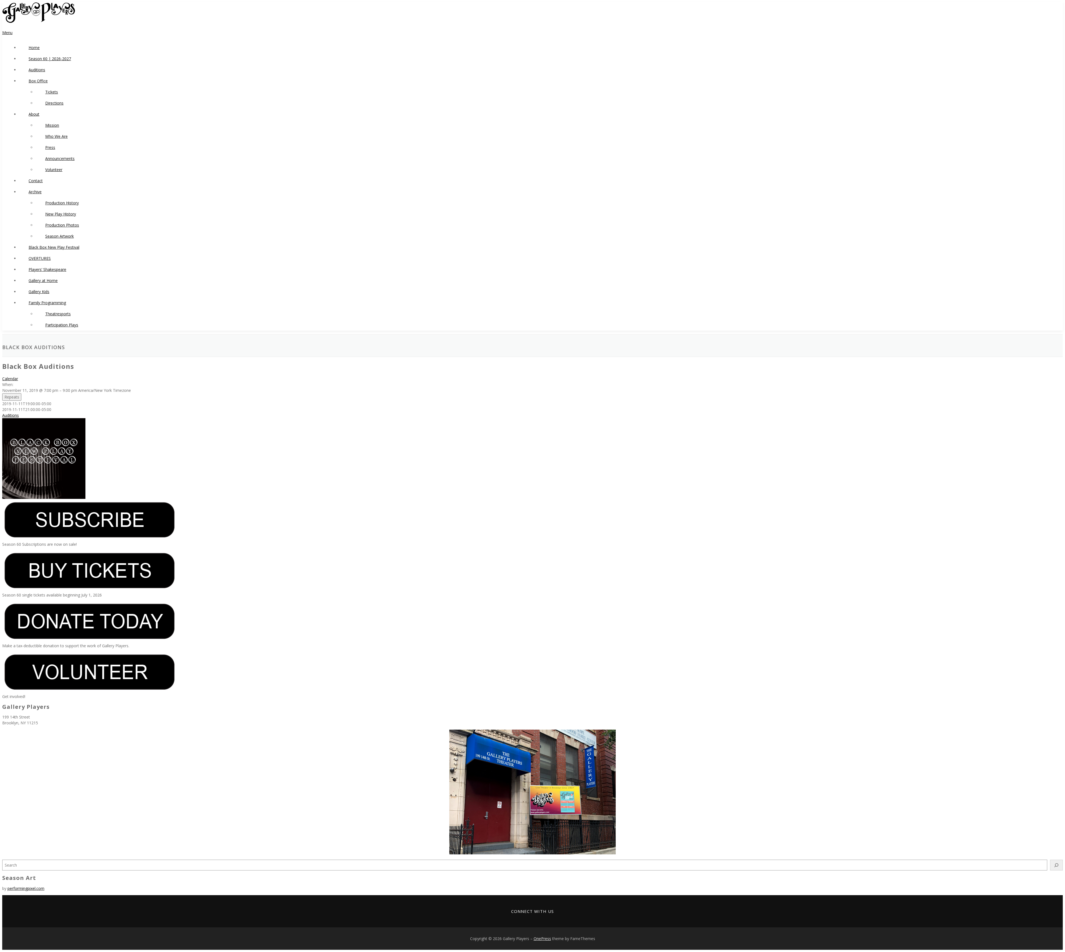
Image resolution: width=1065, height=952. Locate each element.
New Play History (60, 214)
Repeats (11, 397)
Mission (52, 125)
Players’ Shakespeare (47, 269)
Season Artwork (59, 236)
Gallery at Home (43, 280)
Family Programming (47, 302)
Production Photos (62, 225)
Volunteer (53, 169)
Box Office (38, 80)
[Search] (1056, 865)
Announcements (60, 158)
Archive (35, 191)
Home (34, 47)
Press (50, 147)
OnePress (542, 938)
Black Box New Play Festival (54, 247)
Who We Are (56, 136)
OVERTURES (40, 258)
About (34, 114)
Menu (7, 32)
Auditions (37, 69)
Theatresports (58, 313)
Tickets (51, 92)
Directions (54, 103)
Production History (62, 202)
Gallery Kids (39, 291)
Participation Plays (61, 325)
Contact (36, 180)
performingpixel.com (25, 888)
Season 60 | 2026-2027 (50, 58)
